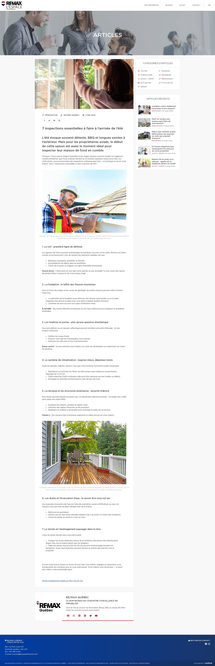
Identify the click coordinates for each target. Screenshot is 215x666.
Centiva (208, 663)
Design (143, 87)
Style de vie (167, 83)
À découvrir (146, 75)
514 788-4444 (15, 652)
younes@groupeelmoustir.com (25, 654)
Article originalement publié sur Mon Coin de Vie (62, 581)
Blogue (169, 5)
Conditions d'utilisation (118, 663)
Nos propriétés (151, 5)
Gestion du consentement (139, 663)
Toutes (143, 71)
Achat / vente (147, 79)
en (209, 5)
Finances (165, 71)
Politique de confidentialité (97, 663)
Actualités (145, 83)
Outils (182, 5)
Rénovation (51, 115)
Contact (196, 5)
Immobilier (166, 75)
